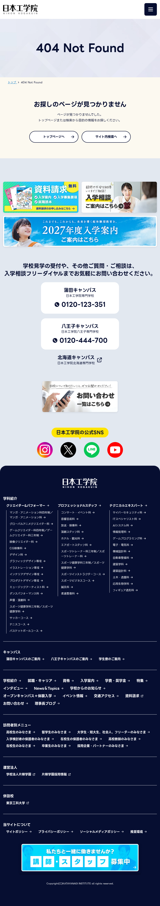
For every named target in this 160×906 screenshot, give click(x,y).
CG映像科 (16, 548)
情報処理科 (120, 532)
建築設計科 (120, 571)
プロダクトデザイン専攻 (25, 580)
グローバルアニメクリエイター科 (30, 524)
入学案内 (88, 681)
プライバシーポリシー (54, 831)
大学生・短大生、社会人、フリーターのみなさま (112, 732)
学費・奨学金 (116, 681)
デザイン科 (17, 555)
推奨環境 (137, 831)
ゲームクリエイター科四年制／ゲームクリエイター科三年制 (31, 532)
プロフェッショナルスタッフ (78, 505)
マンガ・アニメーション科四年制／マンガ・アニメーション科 (31, 515)
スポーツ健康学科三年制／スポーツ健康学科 (31, 609)
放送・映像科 (69, 525)
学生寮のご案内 (110, 659)
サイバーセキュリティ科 (128, 512)
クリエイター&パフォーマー (26, 505)
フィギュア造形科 (124, 590)
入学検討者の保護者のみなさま (28, 739)
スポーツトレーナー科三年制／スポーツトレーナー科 (83, 553)
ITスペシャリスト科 (125, 519)
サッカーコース (19, 618)
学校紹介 (10, 681)
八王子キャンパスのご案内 (70, 659)
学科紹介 (10, 498)
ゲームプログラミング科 (128, 538)
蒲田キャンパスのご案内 (24, 659)
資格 (67, 681)
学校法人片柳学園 (19, 774)
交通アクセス (105, 696)
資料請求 (132, 696)
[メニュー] (150, 9)
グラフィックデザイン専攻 (26, 561)
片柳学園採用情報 (55, 774)
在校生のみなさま (19, 745)
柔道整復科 (68, 593)
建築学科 (119, 564)
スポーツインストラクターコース (81, 574)
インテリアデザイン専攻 (25, 574)
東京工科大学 (16, 803)
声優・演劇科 (18, 600)
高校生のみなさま (19, 732)
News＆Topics (47, 688)
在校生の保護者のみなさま (79, 739)
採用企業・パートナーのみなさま (101, 745)
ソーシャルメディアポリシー (100, 831)
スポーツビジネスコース (76, 580)
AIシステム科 (121, 525)
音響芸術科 (68, 519)
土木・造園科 (121, 577)
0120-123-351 (83, 304)
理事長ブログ (46, 703)
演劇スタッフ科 (71, 532)
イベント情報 (73, 696)
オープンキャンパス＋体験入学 (28, 696)
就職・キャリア (40, 681)
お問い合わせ (14, 703)
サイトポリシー (17, 831)
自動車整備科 (121, 558)
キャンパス (11, 652)
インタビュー (14, 688)
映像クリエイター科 (22, 542)
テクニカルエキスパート (126, 505)
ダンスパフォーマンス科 (25, 593)
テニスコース (18, 624)
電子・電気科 (121, 545)
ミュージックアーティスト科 (28, 587)
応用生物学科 (121, 584)
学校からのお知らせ (86, 688)
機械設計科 (120, 551)
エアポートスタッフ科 (75, 545)
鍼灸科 (65, 587)
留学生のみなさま (55, 732)
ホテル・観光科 (71, 538)
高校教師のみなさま (123, 739)
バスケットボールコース (25, 631)
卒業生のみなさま (55, 745)
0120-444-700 (84, 340)
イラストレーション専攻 (25, 568)
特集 (141, 681)
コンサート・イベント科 (76, 512)
